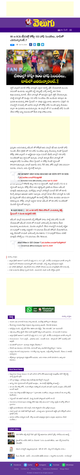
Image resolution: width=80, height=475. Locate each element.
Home (16, 469)
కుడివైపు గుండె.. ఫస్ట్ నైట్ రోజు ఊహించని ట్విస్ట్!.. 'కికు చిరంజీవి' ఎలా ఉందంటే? (36, 328)
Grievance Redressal (50, 469)
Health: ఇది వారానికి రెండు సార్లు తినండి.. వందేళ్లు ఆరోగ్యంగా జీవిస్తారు (33, 322)
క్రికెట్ (12, 45)
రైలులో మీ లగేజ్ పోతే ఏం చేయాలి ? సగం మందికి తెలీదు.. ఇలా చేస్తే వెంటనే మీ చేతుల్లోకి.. (42, 442)
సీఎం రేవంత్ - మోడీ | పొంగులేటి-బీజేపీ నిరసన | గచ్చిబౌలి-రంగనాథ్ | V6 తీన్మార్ (44, 456)
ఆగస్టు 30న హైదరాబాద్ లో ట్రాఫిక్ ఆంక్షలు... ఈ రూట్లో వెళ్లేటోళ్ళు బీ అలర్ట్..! (35, 383)
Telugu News (64, 469)
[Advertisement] (40, 8)
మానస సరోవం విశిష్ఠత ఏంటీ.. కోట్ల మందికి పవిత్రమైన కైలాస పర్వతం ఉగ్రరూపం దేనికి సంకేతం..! (38, 418)
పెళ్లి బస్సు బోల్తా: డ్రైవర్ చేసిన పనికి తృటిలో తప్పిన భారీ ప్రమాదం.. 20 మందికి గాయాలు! (38, 332)
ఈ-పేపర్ (64, 30)
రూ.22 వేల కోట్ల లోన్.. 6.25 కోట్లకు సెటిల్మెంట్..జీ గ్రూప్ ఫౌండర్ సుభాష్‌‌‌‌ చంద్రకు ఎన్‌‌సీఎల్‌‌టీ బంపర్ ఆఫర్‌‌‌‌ (40, 388)
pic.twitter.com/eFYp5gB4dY (54, 243)
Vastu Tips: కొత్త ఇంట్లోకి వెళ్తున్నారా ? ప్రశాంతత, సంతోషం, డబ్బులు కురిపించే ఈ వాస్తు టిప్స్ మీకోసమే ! (40, 394)
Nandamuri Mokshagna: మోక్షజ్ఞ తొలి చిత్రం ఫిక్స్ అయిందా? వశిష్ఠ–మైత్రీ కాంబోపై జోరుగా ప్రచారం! (40, 403)
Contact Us (25, 469)
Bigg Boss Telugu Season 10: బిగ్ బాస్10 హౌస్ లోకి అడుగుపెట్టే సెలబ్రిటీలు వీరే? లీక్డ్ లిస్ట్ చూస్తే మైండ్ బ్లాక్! (39, 375)
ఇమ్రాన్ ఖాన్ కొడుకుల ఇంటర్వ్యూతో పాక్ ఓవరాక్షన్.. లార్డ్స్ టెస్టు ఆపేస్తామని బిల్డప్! (36, 264)
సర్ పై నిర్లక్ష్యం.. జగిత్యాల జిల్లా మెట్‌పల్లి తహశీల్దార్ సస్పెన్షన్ (29, 380)
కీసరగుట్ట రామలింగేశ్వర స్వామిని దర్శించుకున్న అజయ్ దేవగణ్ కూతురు (33, 325)
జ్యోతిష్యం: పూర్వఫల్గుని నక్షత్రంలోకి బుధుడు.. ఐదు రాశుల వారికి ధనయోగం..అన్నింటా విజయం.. (38, 359)
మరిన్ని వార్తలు (66, 316)
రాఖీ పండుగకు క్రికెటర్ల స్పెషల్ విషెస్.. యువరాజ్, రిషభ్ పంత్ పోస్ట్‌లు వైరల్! (34, 270)
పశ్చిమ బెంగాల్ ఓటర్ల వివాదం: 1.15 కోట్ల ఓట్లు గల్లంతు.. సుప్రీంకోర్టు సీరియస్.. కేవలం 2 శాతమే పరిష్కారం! (41, 353)
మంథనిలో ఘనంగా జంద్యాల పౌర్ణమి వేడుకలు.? (26, 345)
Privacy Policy (36, 469)
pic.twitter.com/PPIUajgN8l (30, 178)
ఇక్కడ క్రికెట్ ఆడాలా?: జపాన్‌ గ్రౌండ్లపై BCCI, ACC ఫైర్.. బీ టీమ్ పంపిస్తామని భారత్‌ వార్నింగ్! (40, 261)
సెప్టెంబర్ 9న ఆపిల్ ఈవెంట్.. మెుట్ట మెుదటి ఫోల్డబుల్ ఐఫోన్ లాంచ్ (32, 398)
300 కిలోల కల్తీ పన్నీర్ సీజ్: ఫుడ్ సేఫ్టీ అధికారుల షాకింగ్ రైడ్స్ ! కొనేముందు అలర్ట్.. (43, 434)
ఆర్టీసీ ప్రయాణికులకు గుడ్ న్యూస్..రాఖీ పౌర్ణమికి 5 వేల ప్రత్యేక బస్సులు (32, 408)
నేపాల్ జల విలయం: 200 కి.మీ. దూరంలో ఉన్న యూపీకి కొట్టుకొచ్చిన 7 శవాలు (36, 348)
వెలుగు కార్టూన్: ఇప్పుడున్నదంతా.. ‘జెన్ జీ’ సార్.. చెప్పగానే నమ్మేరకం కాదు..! (41, 449)
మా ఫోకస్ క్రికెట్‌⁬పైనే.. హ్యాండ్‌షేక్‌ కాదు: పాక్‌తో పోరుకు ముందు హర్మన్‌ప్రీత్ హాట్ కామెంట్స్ (39, 267)
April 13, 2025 (52, 181)
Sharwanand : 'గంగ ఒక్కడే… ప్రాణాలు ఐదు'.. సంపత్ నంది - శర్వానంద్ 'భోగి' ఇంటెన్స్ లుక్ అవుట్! (40, 340)
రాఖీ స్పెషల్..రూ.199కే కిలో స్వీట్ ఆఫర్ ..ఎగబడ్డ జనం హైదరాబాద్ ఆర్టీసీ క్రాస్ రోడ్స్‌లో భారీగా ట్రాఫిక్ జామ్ (40, 412)
